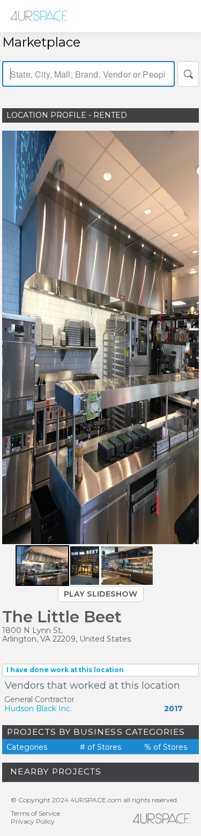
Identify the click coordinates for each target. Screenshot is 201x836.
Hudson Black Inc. (38, 708)
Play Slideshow (100, 594)
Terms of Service (35, 813)
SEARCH (188, 74)
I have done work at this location (65, 670)
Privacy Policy (33, 821)
